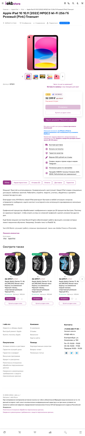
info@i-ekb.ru (69, 334)
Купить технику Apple (11, 335)
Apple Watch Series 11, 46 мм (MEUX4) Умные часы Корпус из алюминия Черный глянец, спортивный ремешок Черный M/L (15, 286)
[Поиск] (65, 432)
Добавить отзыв (10, 23)
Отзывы (33, 331)
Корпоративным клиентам (40, 346)
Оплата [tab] (47, 183)
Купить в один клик (15, 303)
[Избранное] (35, 433)
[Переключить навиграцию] (3, 3)
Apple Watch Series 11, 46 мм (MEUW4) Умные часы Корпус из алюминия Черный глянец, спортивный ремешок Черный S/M (42, 286)
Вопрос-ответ (35, 350)
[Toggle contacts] (68, 3)
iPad (4, 239)
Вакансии (34, 335)
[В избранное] (17, 299)
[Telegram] (77, 353)
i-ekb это (6, 324)
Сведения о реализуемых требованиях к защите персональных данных (13, 373)
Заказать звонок (70, 331)
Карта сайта (35, 338)
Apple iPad (11, 239)
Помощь (33, 342)
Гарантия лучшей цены (12, 350)
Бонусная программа (11, 356)
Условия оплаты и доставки (14, 346)
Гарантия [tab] (70, 183)
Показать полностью (11, 233)
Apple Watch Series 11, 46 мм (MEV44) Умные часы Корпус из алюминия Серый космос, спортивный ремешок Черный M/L (69, 286)
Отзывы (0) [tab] (36, 183)
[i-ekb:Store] (13, 3)
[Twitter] (71, 353)
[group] (42, 50)
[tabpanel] (42, 214)
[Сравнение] (50, 433)
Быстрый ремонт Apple (12, 331)
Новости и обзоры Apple (12, 328)
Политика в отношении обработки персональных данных (13, 365)
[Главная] (4, 433)
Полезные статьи (37, 353)
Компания (34, 324)
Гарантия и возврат (11, 353)
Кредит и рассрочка (11, 359)
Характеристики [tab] (20, 183)
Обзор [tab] (7, 182)
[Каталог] (80, 432)
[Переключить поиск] (73, 3)
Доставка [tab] (58, 183)
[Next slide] (62, 76)
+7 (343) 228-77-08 (71, 329)
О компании (35, 328)
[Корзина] (19, 433)
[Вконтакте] (66, 353)
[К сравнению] (21, 299)
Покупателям (8, 342)
